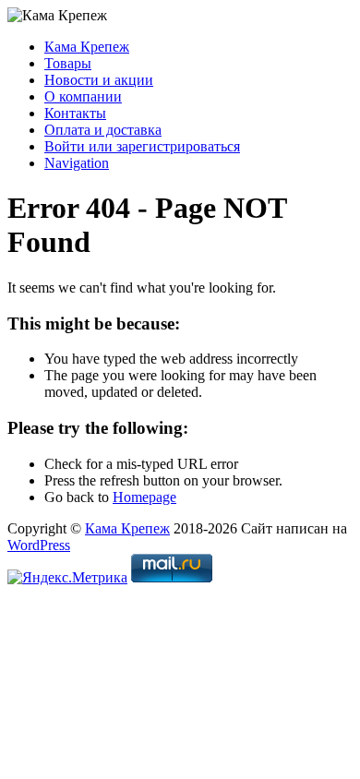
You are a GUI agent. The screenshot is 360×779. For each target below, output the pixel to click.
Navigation (76, 163)
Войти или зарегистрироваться (142, 146)
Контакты (75, 113)
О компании (83, 96)
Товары (67, 63)
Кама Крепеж (86, 46)
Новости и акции (98, 80)
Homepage (144, 497)
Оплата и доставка (103, 130)
